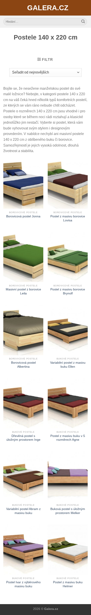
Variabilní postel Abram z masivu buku (23, 511)
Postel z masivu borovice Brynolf (67, 291)
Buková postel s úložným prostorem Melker (67, 511)
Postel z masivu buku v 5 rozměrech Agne (67, 438)
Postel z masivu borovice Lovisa (67, 218)
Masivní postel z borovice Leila (23, 291)
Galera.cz (45, 7)
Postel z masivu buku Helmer (68, 584)
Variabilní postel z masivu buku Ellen (67, 364)
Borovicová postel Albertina (23, 364)
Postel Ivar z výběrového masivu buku (23, 584)
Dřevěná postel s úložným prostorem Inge (23, 438)
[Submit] (83, 22)
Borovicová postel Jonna (23, 216)
